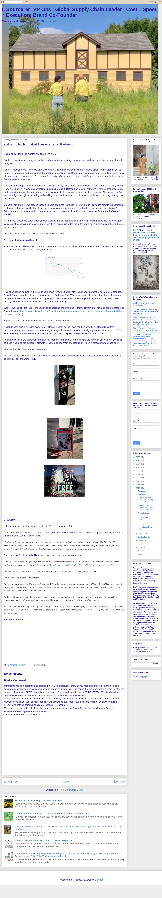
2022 (138, 471)
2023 (138, 467)
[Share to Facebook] (42, 665)
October (141, 533)
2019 (138, 481)
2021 (138, 474)
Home (65, 781)
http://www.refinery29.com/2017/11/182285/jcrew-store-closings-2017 (82, 565)
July (140, 544)
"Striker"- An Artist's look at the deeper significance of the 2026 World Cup (52, 813)
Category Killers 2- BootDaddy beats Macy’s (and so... (145, 507)
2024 (138, 464)
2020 (138, 478)
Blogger (99, 880)
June (140, 547)
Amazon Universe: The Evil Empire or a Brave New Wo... (145, 526)
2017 (138, 488)
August (141, 540)
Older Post (118, 781)
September (142, 537)
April (140, 554)
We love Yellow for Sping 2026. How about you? (39, 800)
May (140, 551)
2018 (138, 485)
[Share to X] (40, 665)
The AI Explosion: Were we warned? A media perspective (43, 840)
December (142, 491)
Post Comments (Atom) (71, 790)
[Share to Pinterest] (45, 665)
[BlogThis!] (37, 665)
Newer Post (11, 781)
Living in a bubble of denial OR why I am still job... (145, 499)
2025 (138, 460)
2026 (138, 457)
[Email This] (35, 665)
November (142, 494)
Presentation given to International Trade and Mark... (145, 516)
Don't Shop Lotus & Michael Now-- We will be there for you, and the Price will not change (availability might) (146, 235)
